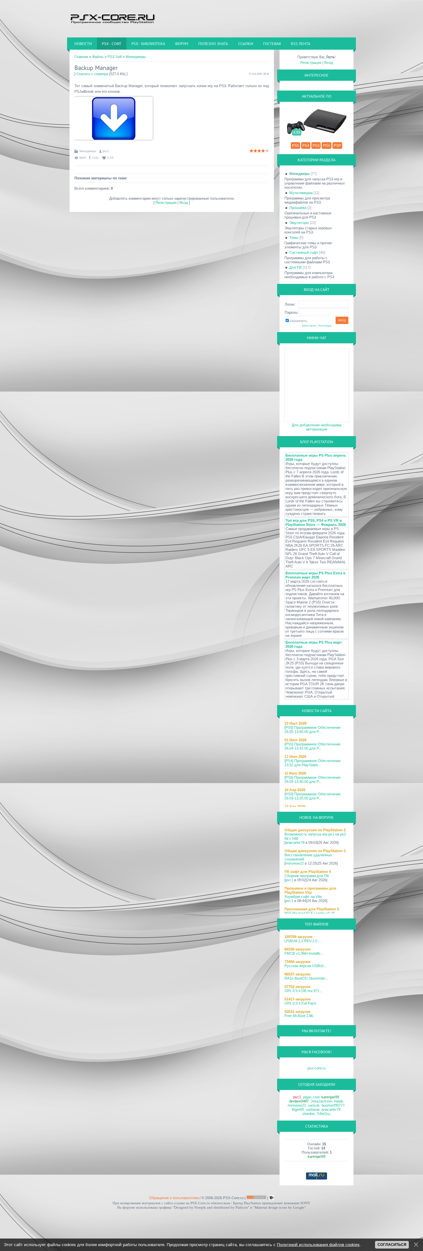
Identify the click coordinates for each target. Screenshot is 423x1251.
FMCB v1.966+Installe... (303, 953)
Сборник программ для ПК (306, 876)
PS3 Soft (114, 57)
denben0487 (299, 1101)
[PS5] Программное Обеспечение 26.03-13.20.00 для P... (312, 796)
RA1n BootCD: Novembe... (306, 978)
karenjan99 (330, 1097)
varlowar (312, 1109)
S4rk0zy (323, 1114)
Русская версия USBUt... (305, 966)
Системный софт (303, 252)
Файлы (98, 57)
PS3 (316, 145)
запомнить (298, 321)
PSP (337, 145)
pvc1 (106, 151)
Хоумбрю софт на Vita (303, 896)
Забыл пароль (309, 325)
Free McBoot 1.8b (298, 1016)
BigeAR (298, 1109)
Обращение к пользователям (174, 1198)
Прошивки (297, 208)
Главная (81, 57)
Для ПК (295, 267)
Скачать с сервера (92, 74)
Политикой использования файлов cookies (318, 1244)
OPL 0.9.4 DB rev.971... (303, 991)
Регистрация (165, 202)
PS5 (295, 145)
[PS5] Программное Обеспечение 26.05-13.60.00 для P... (312, 729)
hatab (338, 1101)
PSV (326, 145)
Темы (293, 237)
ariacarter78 (295, 842)
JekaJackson (321, 1101)
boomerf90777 (333, 1105)
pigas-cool (311, 1097)
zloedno (308, 1114)
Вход (183, 202)
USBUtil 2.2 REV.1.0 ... (302, 941)
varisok (314, 1105)
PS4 (305, 145)
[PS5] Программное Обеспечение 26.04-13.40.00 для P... (312, 779)
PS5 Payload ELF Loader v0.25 (309, 913)
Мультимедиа (301, 193)
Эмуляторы (299, 222)
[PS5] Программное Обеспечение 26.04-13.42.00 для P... (312, 746)
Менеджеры (136, 57)
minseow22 (294, 863)
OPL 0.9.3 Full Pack (300, 1003)
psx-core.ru (316, 1068)
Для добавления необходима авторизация (316, 427)
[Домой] (112, 18)
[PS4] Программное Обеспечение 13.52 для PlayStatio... (312, 763)
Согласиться (391, 1245)
